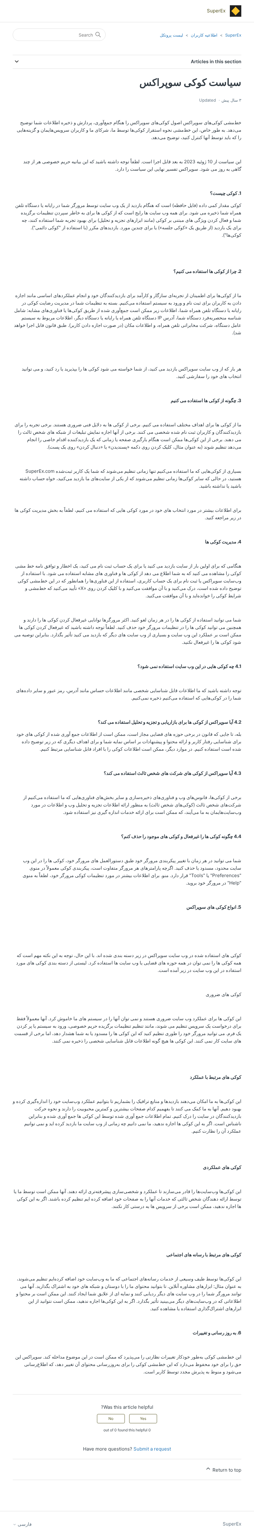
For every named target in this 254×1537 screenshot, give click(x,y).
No (110, 1418)
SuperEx (233, 35)
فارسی (24, 1524)
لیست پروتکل (171, 35)
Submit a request (152, 1449)
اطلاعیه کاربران (204, 35)
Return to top (226, 1470)
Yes (143, 1418)
